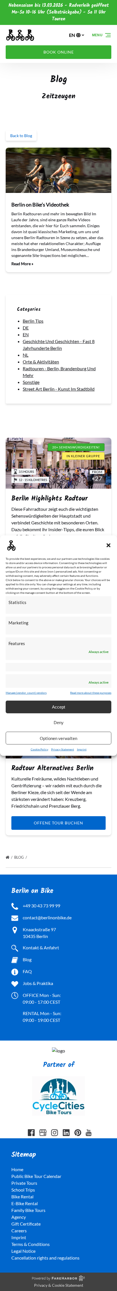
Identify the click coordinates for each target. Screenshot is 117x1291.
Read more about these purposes (90, 692)
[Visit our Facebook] (31, 1132)
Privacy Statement (62, 749)
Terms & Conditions (30, 1244)
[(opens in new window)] (58, 1050)
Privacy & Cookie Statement (58, 1285)
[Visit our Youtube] (88, 1132)
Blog (19, 857)
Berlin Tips (33, 321)
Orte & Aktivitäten (41, 361)
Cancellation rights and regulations (45, 1257)
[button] (108, 545)
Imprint (82, 749)
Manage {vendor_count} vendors (26, 692)
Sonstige (31, 382)
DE (26, 327)
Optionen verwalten (58, 738)
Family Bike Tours (28, 1210)
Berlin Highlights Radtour (49, 498)
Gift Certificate (26, 1223)
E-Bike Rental (24, 1203)
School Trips (23, 1189)
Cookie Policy (39, 749)
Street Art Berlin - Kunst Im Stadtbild (59, 389)
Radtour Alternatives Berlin (52, 768)
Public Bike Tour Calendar (36, 1176)
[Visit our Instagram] (54, 1132)
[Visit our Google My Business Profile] (43, 1132)
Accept (58, 706)
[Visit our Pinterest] (77, 1132)
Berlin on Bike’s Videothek (40, 204)
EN (26, 334)
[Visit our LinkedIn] (66, 1132)
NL (25, 355)
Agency (18, 1217)
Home (17, 1169)
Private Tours (24, 1183)
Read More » (22, 263)
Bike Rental (22, 1196)
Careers (19, 1230)
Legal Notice (23, 1251)
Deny (59, 722)
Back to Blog (21, 135)
